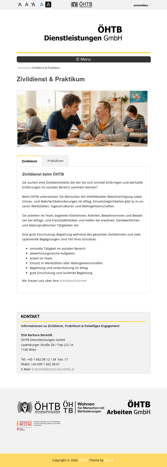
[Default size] (27, 5)
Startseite (24, 68)
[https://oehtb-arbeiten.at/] (128, 410)
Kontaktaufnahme (73, 281)
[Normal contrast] (42, 5)
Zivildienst (29, 161)
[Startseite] (83, 33)
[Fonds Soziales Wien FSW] (38, 428)
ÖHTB (83, 460)
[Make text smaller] (20, 5)
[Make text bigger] (33, 5)
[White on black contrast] (48, 5)
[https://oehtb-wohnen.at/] (83, 410)
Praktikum (55, 161)
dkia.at (109, 460)
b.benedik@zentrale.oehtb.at (53, 369)
